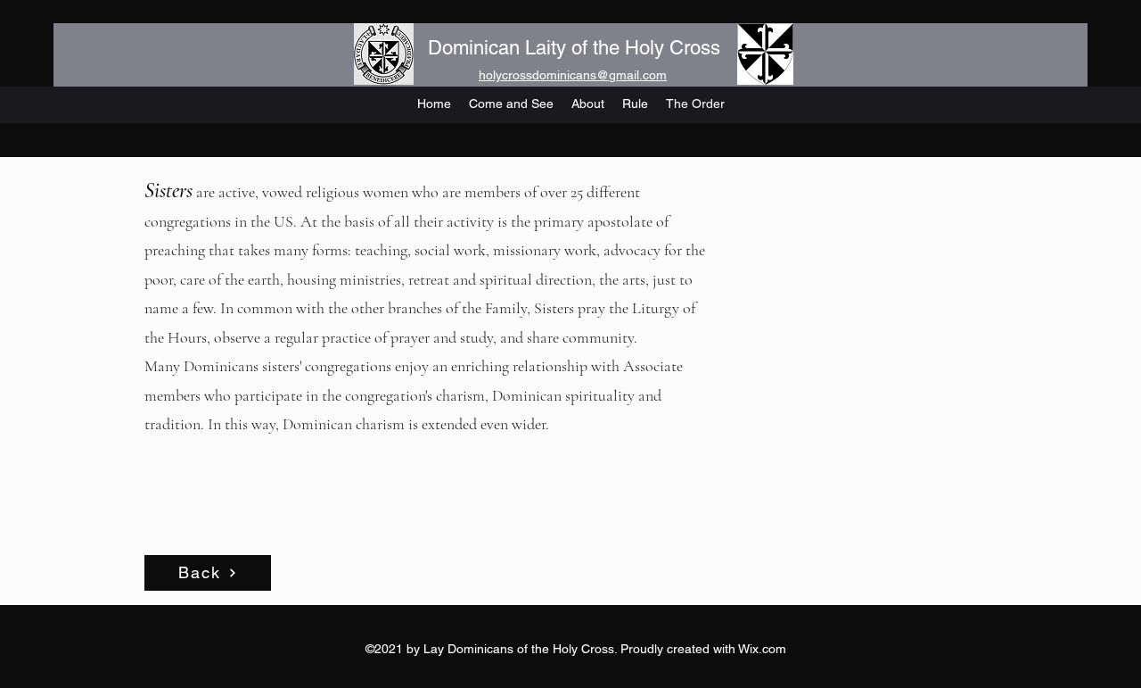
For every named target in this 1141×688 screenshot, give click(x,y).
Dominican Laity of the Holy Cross (574, 48)
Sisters (168, 190)
